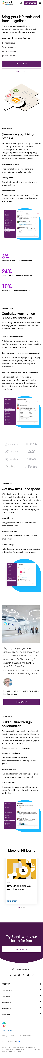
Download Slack (8, 1030)
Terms (12, 1036)
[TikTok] (33, 975)
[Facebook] (19, 975)
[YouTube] (28, 975)
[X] (24, 975)
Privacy (4, 1036)
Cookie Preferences (24, 1036)
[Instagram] (15, 975)
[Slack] (7, 3)
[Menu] (40, 3)
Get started (30, 3)
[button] (19, 907)
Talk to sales (21, 72)
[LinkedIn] (10, 975)
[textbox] (21, 362)
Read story (21, 702)
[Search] (21, 3)
